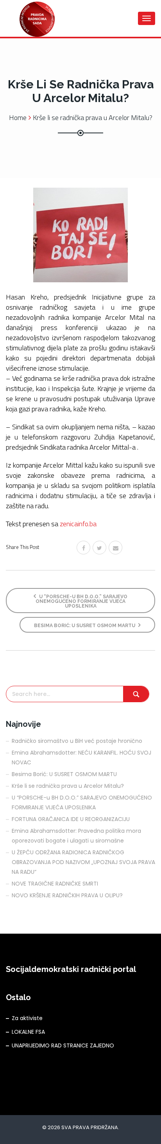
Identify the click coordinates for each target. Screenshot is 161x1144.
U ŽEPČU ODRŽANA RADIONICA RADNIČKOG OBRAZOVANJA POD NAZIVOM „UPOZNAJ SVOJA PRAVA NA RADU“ (83, 862)
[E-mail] (115, 547)
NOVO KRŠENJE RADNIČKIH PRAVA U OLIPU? (67, 895)
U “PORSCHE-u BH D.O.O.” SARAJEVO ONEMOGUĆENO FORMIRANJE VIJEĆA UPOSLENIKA (81, 601)
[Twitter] (99, 547)
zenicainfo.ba (78, 523)
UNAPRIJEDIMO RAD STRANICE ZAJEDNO (63, 1045)
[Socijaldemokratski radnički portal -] (37, 18)
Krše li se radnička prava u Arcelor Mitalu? (68, 786)
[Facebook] (83, 547)
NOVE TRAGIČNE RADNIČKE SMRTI (55, 884)
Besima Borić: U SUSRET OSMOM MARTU (85, 625)
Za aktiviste (27, 1018)
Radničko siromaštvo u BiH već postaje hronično (77, 741)
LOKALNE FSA (28, 1032)
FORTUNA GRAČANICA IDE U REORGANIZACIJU (71, 819)
